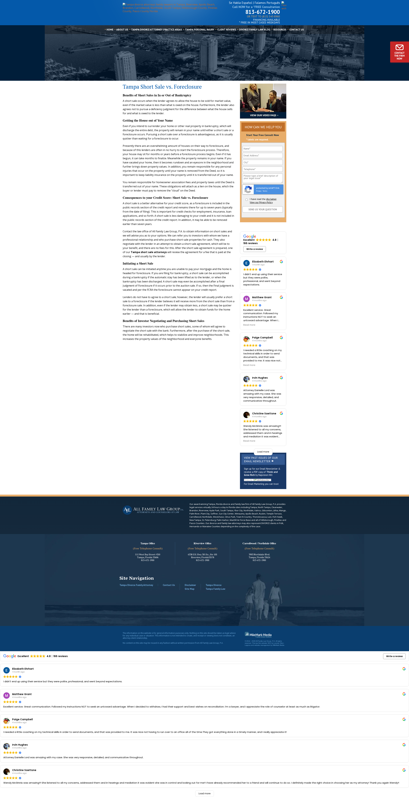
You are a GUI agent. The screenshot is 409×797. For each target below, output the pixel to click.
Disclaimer (190, 585)
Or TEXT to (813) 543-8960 (263, 16)
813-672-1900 (262, 12)
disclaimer (271, 199)
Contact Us (296, 29)
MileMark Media (278, 645)
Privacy (258, 191)
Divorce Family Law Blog (254, 29)
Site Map (189, 588)
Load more (263, 451)
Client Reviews (226, 29)
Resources (279, 29)
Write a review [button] (254, 249)
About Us (122, 29)
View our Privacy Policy (261, 202)
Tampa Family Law (215, 588)
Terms (265, 191)
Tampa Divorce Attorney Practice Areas (156, 29)
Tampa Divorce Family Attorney (136, 585)
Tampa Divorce (213, 585)
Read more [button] (249, 325)
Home (110, 29)
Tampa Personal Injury (199, 29)
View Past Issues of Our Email (261, 459)
